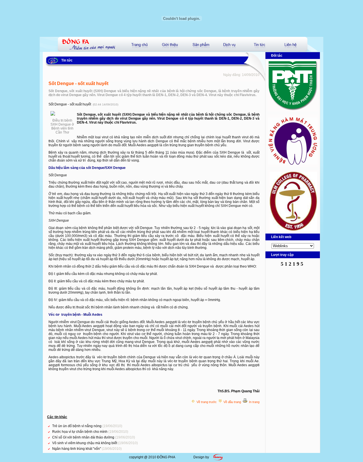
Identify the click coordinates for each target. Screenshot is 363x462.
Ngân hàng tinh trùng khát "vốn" (77, 449)
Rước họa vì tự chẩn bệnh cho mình (80, 432)
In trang (254, 402)
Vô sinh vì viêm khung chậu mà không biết (85, 443)
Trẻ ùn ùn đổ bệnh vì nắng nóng (77, 426)
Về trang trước (207, 402)
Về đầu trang (232, 402)
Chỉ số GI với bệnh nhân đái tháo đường (83, 437)
